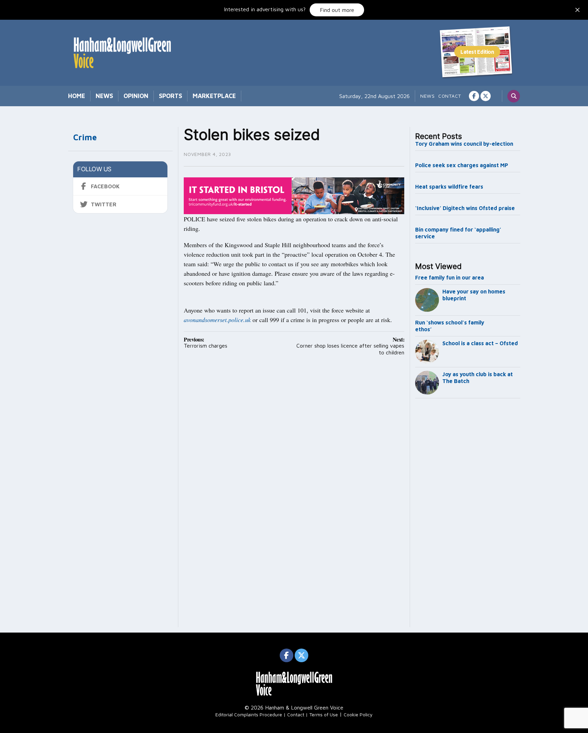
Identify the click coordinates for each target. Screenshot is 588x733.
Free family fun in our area (449, 277)
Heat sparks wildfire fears (449, 187)
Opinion (136, 95)
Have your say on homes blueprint (473, 294)
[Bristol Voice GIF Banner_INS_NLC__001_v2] (294, 195)
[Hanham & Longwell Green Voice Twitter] (485, 96)
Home (76, 95)
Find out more (337, 10)
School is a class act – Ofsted (480, 343)
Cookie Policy (358, 714)
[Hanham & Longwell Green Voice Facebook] (474, 96)
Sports (170, 95)
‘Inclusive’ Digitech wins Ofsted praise (465, 208)
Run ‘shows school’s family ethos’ (449, 325)
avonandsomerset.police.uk (217, 320)
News (104, 95)
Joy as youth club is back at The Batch (477, 377)
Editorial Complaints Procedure (248, 714)
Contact (449, 96)
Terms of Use (323, 714)
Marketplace (214, 95)
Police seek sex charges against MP (462, 165)
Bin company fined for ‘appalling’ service (458, 232)
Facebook (105, 186)
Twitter (103, 204)
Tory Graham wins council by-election (464, 144)
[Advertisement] (468, 514)
